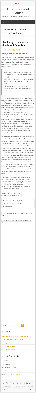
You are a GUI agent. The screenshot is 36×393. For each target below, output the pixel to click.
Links (23, 389)
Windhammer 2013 (14, 195)
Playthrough (8, 203)
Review (14, 203)
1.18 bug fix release (7, 343)
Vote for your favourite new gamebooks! (14, 336)
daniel (6, 201)
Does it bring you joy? (8, 346)
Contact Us (28, 389)
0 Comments (8, 206)
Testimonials (16, 371)
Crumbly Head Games (18, 11)
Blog (11, 389)
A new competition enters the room (12, 339)
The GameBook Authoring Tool (12, 386)
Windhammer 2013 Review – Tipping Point (16, 221)
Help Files (25, 388)
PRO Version (14, 388)
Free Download (25, 386)
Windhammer (21, 203)
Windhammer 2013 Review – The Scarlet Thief (16, 214)
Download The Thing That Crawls (12, 50)
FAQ (10, 361)
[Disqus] (18, 250)
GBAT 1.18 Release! (8, 349)
